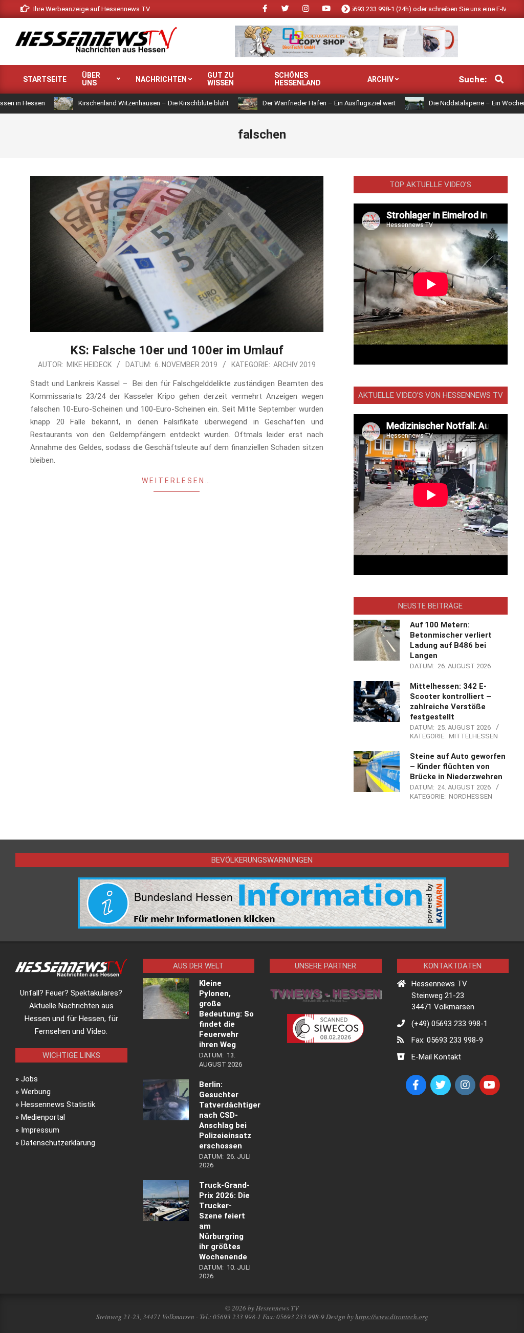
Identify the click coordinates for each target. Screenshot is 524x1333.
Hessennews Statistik (58, 1104)
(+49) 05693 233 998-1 (449, 1023)
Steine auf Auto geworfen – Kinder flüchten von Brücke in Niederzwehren (458, 766)
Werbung (36, 1091)
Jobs (29, 1078)
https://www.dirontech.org (391, 1316)
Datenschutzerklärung (58, 1142)
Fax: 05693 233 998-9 (447, 1040)
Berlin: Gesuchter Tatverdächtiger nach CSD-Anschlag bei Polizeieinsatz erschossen (229, 1115)
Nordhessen (470, 796)
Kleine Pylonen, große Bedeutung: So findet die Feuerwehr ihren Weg (226, 1014)
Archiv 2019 (294, 364)
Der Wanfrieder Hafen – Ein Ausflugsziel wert (295, 103)
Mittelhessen (473, 736)
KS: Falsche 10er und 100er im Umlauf (176, 350)
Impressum (40, 1130)
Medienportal (43, 1117)
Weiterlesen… (176, 481)
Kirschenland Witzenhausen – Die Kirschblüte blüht (120, 103)
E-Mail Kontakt (436, 1056)
